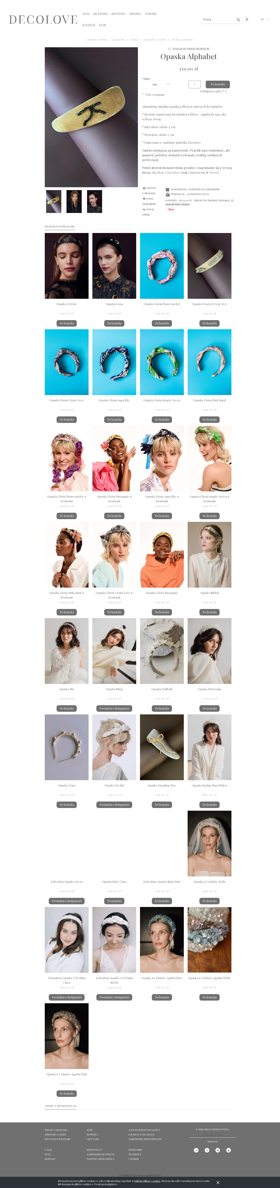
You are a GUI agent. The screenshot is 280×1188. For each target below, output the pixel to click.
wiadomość (216, 150)
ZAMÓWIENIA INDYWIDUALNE (145, 1139)
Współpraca (94, 1149)
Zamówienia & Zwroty (100, 1154)
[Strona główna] (43, 19)
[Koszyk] (255, 21)
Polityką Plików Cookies (147, 1180)
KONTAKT (50, 1158)
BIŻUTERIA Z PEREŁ (55, 1134)
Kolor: (146, 78)
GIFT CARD (93, 1139)
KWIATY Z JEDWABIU (56, 1129)
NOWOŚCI (92, 1134)
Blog (48, 1154)
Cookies (134, 1158)
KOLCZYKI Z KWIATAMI (57, 1139)
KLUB (90, 1129)
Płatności (135, 1154)
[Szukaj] (238, 19)
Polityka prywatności (100, 1158)
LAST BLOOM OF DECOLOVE (144, 1129)
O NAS (48, 1149)
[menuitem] (86, 13)
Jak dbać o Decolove (141, 1134)
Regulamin (135, 1149)
